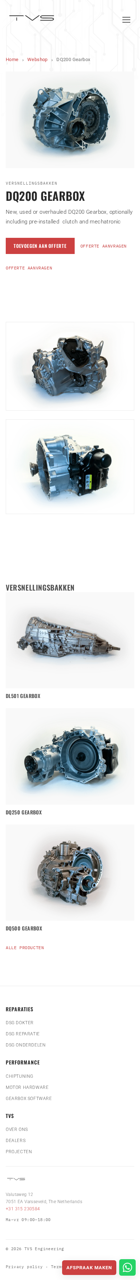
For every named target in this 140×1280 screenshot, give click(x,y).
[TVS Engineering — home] (33, 19)
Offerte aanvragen (103, 246)
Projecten (19, 1151)
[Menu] (126, 20)
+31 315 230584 (23, 1208)
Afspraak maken (89, 1267)
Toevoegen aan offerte (40, 245)
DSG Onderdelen (26, 1045)
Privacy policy (24, 1266)
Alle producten (25, 947)
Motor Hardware (27, 1087)
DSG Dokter (20, 1022)
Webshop (37, 59)
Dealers (15, 1140)
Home (12, 59)
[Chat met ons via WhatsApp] (127, 1267)
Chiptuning (19, 1076)
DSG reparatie (23, 1033)
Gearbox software (29, 1098)
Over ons (17, 1129)
